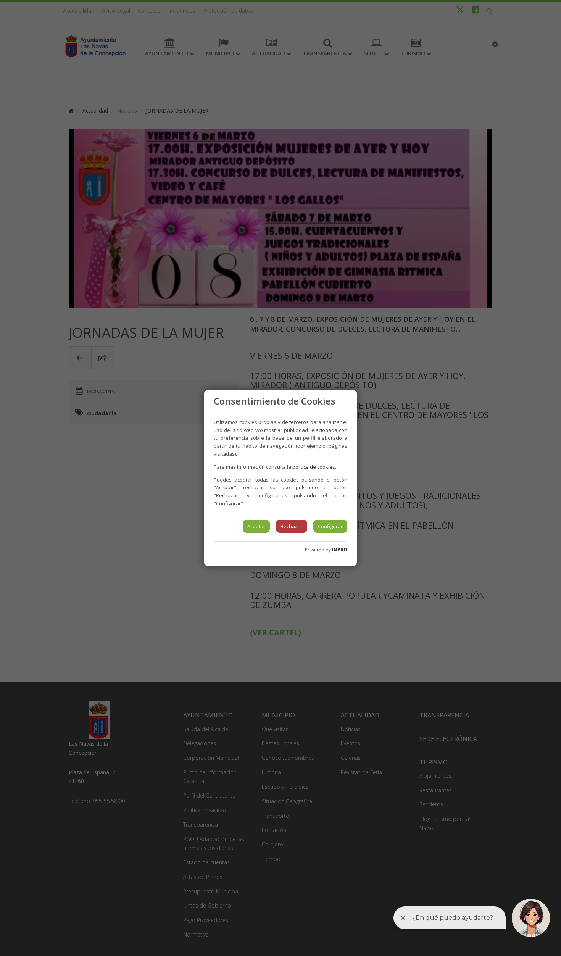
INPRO (339, 550)
